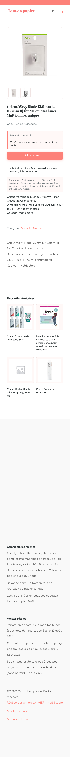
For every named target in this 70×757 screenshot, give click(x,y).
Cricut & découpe (31, 228)
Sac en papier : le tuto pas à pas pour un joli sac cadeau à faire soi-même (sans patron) (33, 667)
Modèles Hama (17, 719)
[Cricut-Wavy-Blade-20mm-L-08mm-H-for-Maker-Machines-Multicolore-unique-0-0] (25, 93)
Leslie (11, 595)
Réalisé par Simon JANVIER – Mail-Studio (35, 702)
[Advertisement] (35, 486)
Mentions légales (19, 711)
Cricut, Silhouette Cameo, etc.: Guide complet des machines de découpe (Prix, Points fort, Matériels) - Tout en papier (34, 559)
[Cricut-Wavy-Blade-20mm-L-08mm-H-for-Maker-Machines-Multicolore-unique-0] (35, 55)
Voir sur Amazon (35, 155)
